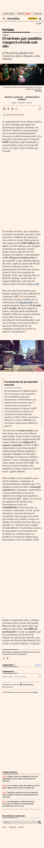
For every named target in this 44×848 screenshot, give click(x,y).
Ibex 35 (6, 14)
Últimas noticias (9, 772)
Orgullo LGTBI (7, 677)
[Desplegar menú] (4, 18)
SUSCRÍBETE (33, 18)
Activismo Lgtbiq (20, 677)
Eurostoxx (12, 827)
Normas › (38, 665)
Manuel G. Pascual (14, 97)
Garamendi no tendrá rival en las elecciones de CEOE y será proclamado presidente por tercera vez (18, 803)
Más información (7, 687)
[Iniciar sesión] (40, 19)
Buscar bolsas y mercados (13, 816)
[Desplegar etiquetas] (40, 676)
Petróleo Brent (38, 14)
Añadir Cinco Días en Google (14, 115)
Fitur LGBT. (34, 284)
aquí (35, 692)
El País (39, 23)
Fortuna (8, 29)
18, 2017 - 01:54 (24, 103)
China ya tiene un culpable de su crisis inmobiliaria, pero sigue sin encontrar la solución (20, 778)
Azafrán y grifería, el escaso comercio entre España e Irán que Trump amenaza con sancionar (20, 794)
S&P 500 (21, 14)
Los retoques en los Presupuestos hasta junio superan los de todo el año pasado (21, 787)
